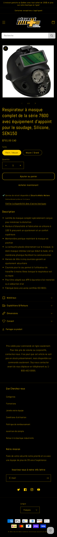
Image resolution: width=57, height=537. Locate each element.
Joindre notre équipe (15, 410)
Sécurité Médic (17, 531)
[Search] (51, 35)
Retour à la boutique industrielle (20, 438)
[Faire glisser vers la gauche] (22, 103)
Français (27, 510)
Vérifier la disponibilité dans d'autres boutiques (25, 203)
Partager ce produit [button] (14, 329)
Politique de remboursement (18, 424)
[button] (3, 22)
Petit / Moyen (11, 152)
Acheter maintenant (28, 185)
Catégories (10, 396)
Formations (11, 403)
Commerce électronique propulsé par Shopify (35, 531)
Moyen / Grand (32, 152)
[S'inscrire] (47, 478)
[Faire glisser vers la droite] (35, 103)
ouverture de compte (15, 431)
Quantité (5, 159)
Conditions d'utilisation (16, 417)
